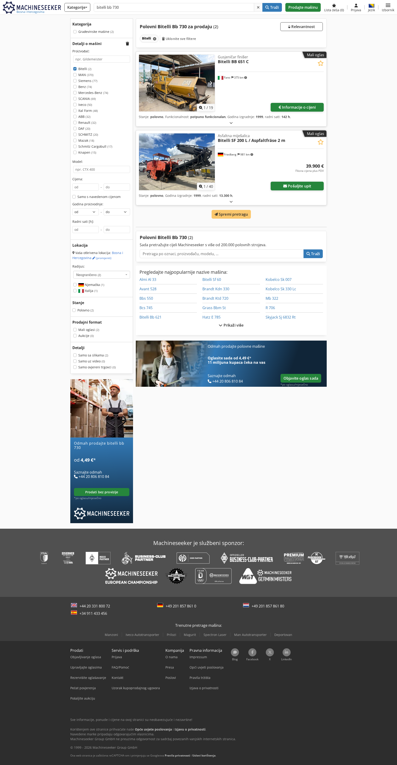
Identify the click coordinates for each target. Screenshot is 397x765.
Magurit (190, 634)
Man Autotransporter (250, 634)
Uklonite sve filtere (180, 39)
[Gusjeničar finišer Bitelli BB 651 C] (177, 83)
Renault (87, 122)
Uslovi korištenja (204, 755)
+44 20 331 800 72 (94, 606)
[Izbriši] (258, 7)
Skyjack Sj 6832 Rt (281, 317)
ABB (84, 116)
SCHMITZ (88, 134)
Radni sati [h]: (83, 221)
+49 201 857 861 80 (268, 606)
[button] (388, 7)
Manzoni (111, 634)
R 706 (270, 307)
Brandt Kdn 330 (215, 288)
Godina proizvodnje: (87, 204)
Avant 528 (147, 288)
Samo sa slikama (93, 355)
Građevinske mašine (96, 31)
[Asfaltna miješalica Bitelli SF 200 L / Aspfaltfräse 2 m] (177, 161)
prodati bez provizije (101, 492)
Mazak (86, 140)
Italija (91, 290)
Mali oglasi (88, 329)
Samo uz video (91, 361)
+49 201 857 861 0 (181, 606)
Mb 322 (272, 298)
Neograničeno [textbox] (88, 274)
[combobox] (101, 275)
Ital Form (88, 110)
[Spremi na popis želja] (321, 63)
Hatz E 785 (211, 317)
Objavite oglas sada (301, 378)
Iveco (85, 104)
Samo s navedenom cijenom (99, 197)
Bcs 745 (146, 307)
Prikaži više (233, 325)
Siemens (87, 81)
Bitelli (84, 69)
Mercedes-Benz (93, 92)
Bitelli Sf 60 (211, 279)
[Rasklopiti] (231, 122)
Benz (85, 87)
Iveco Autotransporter (142, 634)
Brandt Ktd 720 (215, 298)
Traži (274, 7)
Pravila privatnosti (177, 755)
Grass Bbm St (214, 307)
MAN (86, 75)
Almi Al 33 (147, 279)
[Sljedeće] (211, 83)
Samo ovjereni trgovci (97, 367)
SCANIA (87, 98)
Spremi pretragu (233, 214)
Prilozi (171, 634)
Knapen (87, 152)
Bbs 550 (146, 298)
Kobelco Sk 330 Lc (281, 288)
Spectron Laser (215, 634)
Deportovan (283, 634)
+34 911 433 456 (93, 613)
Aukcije (86, 335)
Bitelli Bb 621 (150, 317)
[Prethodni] (143, 83)
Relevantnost (302, 26)
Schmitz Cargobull (95, 146)
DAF (84, 128)
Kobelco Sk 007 (279, 279)
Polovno (85, 310)
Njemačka (94, 284)
